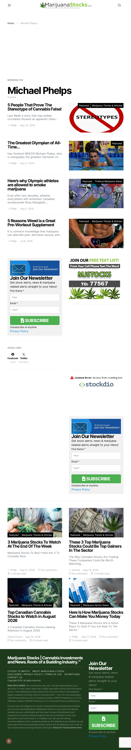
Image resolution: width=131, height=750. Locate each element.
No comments (49, 569)
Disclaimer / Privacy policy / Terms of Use (35, 674)
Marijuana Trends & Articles (107, 105)
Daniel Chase (15, 636)
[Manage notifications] (9, 741)
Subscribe (36, 320)
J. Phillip (12, 125)
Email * (14, 303)
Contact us (15, 677)
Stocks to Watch (19, 671)
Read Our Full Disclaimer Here (67, 727)
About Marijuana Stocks (48, 671)
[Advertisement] (65, 50)
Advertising (72, 674)
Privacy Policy (19, 331)
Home (11, 23)
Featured (84, 105)
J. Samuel (74, 569)
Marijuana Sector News (96, 605)
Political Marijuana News (108, 181)
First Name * (17, 290)
